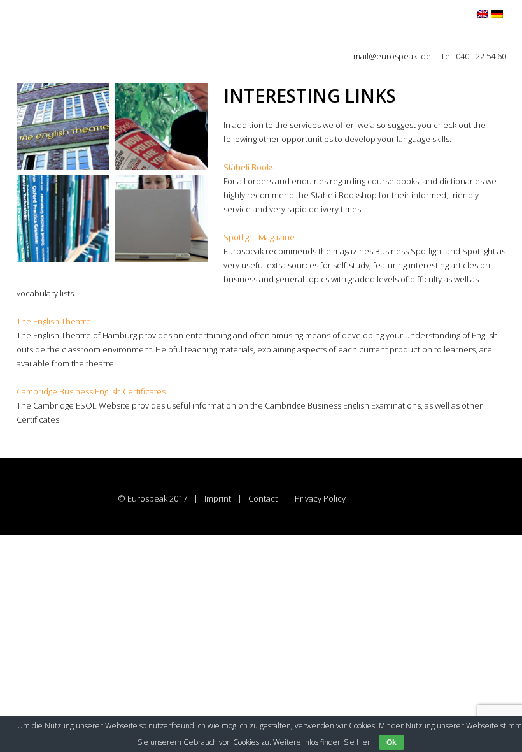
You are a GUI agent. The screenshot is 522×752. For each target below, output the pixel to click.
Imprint (217, 498)
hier (363, 742)
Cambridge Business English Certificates (91, 391)
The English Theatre (54, 321)
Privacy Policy (320, 498)
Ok (391, 742)
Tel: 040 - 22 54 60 (473, 56)
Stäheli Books (248, 167)
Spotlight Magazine (259, 237)
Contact (263, 498)
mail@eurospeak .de (393, 56)
